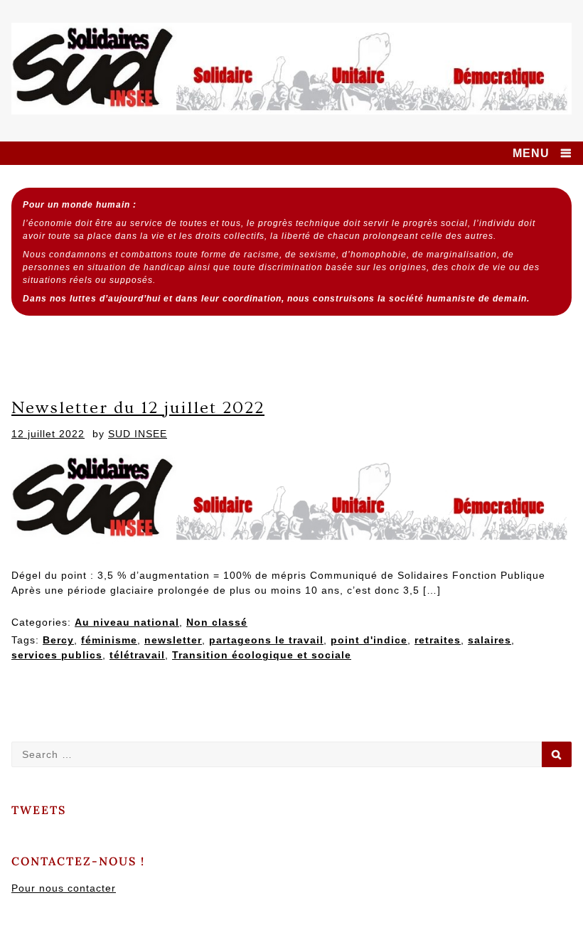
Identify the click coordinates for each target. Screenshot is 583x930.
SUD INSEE (137, 433)
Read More (58, 698)
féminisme (109, 640)
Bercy (58, 640)
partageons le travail (266, 640)
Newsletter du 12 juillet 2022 (137, 407)
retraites (437, 640)
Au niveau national (127, 622)
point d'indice (369, 640)
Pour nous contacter (63, 888)
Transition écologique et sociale (261, 655)
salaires (489, 640)
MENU (531, 153)
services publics (56, 655)
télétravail (137, 655)
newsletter (173, 640)
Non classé (216, 622)
